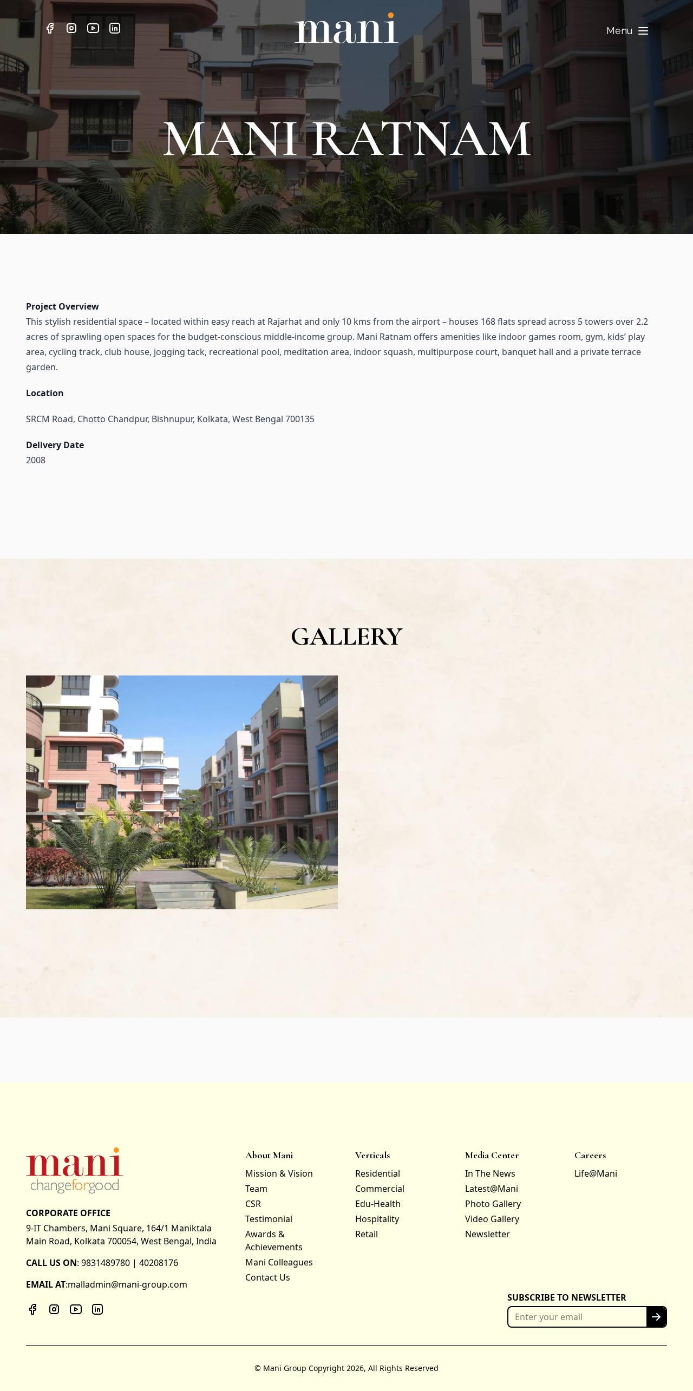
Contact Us (267, 1277)
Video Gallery (492, 1219)
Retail (366, 1234)
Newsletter (487, 1234)
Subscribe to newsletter (566, 1297)
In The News (490, 1173)
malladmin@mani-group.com (127, 1284)
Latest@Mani (491, 1189)
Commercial (379, 1189)
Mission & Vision (279, 1173)
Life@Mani (595, 1173)
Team (256, 1189)
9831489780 (105, 1263)
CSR (253, 1204)
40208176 (158, 1263)
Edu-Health (378, 1204)
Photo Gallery (493, 1204)
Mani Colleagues (279, 1262)
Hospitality (377, 1219)
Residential (377, 1173)
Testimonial (268, 1219)
